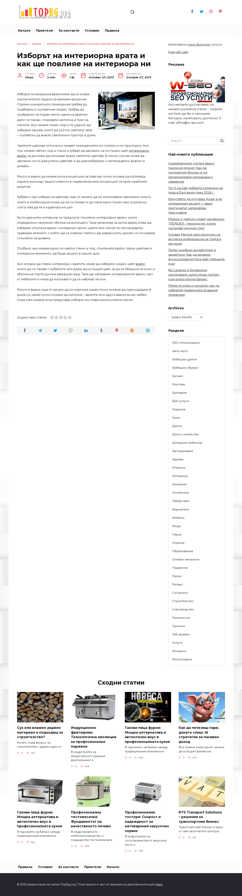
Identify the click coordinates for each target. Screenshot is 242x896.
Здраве (178, 459)
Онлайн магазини (185, 559)
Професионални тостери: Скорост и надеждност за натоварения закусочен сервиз (147, 821)
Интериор (180, 476)
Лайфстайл (180, 501)
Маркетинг (180, 509)
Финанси (179, 651)
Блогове (178, 384)
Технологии (181, 617)
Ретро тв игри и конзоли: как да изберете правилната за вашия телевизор (193, 290)
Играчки (178, 467)
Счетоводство (183, 609)
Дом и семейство (185, 434)
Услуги (177, 642)
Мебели (178, 518)
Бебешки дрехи (184, 359)
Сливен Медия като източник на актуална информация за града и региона (194, 239)
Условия (92, 30)
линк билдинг (199, 44)
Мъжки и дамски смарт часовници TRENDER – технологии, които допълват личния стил (196, 223)
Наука (176, 534)
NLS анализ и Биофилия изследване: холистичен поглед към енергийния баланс (194, 274)
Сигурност (180, 592)
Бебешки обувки (185, 367)
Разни (177, 576)
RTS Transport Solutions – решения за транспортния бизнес (201, 816)
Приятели (44, 30)
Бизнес (177, 376)
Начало (24, 30)
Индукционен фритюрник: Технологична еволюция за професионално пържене (93, 737)
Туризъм (178, 626)
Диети (177, 426)
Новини (178, 543)
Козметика (180, 492)
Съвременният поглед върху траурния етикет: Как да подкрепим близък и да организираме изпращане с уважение (191, 172)
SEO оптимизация (186, 342)
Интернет (179, 484)
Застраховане (182, 451)
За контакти (69, 30)
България (179, 392)
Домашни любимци (187, 442)
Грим (176, 417)
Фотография (182, 659)
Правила (112, 30)
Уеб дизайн (181, 634)
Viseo (159, 884)
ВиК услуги (180, 401)
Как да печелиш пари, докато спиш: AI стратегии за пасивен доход (199, 735)
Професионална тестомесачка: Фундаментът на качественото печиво (91, 819)
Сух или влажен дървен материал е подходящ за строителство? (40, 732)
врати (140, 264)
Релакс (177, 584)
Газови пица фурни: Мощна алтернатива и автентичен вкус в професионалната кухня (147, 735)
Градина (178, 409)
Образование (182, 551)
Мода (176, 526)
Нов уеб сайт (178, 52)
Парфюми (180, 568)
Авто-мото (180, 351)
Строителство (182, 601)
